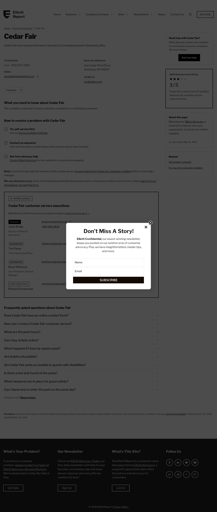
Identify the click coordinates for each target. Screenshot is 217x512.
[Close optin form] (147, 228)
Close (150, 223)
